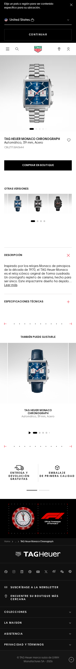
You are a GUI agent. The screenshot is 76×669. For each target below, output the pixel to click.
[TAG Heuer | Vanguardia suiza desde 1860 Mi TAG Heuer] (38, 554)
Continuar (50, 34)
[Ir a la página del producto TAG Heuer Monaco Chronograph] (38, 373)
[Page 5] (49, 432)
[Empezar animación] (29, 432)
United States (20, 19)
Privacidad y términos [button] (24, 645)
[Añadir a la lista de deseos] (69, 140)
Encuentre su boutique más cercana (34, 598)
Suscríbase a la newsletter (35, 587)
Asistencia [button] (13, 634)
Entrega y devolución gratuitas (19, 476)
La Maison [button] (13, 623)
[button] (68, 49)
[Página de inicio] (38, 49)
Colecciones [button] (15, 612)
